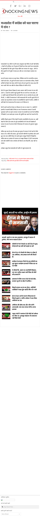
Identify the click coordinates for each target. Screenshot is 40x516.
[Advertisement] (20, 48)
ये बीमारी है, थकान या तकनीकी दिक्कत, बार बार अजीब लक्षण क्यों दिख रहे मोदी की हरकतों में (24, 272)
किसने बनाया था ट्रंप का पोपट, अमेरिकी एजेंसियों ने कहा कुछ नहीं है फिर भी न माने (24, 288)
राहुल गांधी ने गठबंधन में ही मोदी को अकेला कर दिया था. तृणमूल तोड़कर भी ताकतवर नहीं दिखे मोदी (25, 316)
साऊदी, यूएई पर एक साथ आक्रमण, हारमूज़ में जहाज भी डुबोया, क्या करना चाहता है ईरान (18, 238)
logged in (11, 173)
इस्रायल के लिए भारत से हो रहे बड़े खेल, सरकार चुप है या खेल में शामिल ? (24, 280)
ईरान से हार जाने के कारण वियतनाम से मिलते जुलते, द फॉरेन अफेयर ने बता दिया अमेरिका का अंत (24, 298)
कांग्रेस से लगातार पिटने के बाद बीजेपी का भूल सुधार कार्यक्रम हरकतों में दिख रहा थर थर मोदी (24, 263)
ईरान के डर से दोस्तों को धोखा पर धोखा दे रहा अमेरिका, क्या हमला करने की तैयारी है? (24, 254)
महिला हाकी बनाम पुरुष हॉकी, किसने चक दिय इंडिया (18, 160)
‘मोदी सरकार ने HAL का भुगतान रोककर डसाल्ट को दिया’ (21, 158)
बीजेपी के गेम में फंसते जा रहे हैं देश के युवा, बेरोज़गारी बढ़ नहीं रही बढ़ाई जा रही (25, 245)
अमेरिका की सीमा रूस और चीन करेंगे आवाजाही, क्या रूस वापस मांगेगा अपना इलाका (24, 307)
